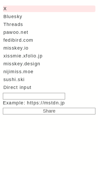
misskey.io (16, 48)
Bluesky (12, 16)
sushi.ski (14, 79)
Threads (13, 24)
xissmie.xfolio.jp (23, 56)
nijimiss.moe (18, 71)
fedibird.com (18, 40)
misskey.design (22, 63)
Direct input (17, 87)
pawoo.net (15, 32)
